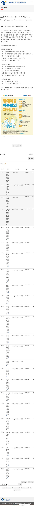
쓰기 (25, 482)
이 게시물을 (30, 154)
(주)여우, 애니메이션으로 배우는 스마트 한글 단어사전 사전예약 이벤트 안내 (8, 324)
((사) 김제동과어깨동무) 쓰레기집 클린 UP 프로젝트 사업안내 (8, 352)
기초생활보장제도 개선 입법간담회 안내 (7, 451)
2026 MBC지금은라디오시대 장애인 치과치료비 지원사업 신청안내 (7, 260)
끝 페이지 (16, 490)
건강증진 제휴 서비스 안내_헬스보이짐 (8, 299)
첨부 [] (3, 154)
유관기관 (15, 505)
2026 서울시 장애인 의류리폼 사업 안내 (8, 396)
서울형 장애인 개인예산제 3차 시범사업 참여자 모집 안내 (7, 409)
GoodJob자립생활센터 (7, 20)
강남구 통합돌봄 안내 (7, 362)
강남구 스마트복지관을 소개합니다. (7, 371)
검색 (20, 484)
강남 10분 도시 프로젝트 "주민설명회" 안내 (8, 473)
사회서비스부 (15, 173)
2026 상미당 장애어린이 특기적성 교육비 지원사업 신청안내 (8, 438)
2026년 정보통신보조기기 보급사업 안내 (7, 339)
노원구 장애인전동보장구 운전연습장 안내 (7, 246)
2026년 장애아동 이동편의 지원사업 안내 (7, 462)
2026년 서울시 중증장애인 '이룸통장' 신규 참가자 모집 (8, 385)
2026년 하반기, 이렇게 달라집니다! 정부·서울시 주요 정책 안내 (8, 276)
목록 (32, 158)
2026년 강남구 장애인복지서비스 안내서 (7, 310)
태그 (31, 482)
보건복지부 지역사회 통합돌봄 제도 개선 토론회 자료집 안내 (7, 233)
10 (30, 487)
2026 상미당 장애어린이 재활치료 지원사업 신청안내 (8, 424)
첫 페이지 (6, 487)
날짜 (27, 169)
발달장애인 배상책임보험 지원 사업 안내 (7, 288)
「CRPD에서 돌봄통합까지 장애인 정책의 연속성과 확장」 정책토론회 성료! (8, 216)
